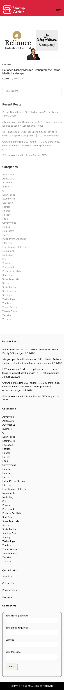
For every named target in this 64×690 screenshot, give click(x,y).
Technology (8, 299)
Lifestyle (7, 243)
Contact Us (8, 583)
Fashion (6, 206)
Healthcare (8, 231)
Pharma (6, 263)
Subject (10, 639)
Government (9, 222)
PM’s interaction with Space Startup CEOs (24, 155)
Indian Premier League (14, 238)
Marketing (7, 255)
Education (7, 202)
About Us (7, 576)
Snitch (5, 283)
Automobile (8, 182)
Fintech (6, 214)
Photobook (8, 267)
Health (6, 226)
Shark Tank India (10, 279)
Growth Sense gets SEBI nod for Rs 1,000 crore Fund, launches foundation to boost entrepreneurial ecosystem (31, 145)
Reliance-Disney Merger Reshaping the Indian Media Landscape (31, 71)
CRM (4, 190)
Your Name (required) (17, 615)
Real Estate (8, 275)
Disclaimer (7, 597)
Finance (6, 210)
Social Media (9, 287)
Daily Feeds (8, 194)
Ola (4, 259)
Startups (7, 295)
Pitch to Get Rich (11, 271)
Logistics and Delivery (14, 247)
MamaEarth (8, 251)
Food (5, 218)
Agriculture (8, 178)
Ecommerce (8, 198)
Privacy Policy (9, 590)
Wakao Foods (9, 311)
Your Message (13, 652)
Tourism (6, 303)
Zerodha (6, 315)
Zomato (6, 319)
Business (6, 65)
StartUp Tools (10, 291)
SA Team (5, 79)
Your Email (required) (17, 627)
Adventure (8, 174)
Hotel (5, 235)
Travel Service (10, 307)
